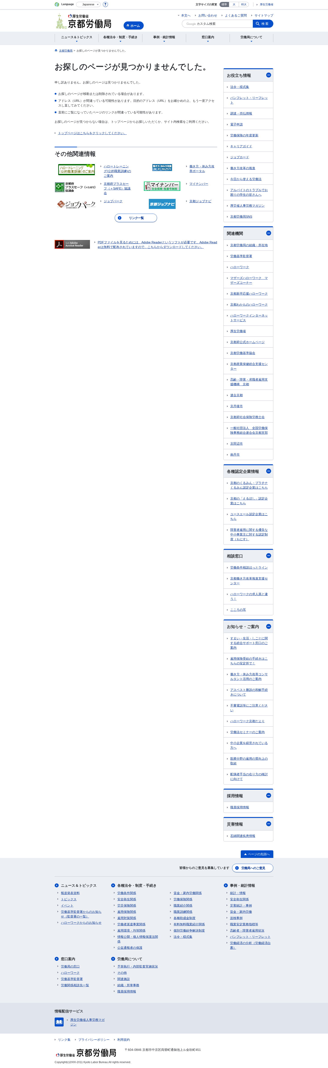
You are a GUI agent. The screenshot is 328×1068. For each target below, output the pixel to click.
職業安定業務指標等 (244, 924)
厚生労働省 (266, 4)
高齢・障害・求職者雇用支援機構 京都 (249, 382)
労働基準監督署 (241, 256)
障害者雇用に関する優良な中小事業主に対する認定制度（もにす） (249, 534)
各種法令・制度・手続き (137, 885)
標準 (224, 4)
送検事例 (236, 918)
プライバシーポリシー (94, 1039)
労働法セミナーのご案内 (247, 732)
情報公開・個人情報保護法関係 (137, 939)
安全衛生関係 (126, 899)
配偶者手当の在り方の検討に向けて (249, 776)
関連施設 (123, 979)
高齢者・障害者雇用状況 (247, 930)
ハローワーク (239, 267)
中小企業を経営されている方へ (249, 745)
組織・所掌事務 (128, 985)
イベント (67, 905)
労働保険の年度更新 (244, 135)
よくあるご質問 (236, 15)
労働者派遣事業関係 (131, 924)
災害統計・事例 (241, 905)
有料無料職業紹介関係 (189, 924)
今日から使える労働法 (246, 179)
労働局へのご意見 (253, 868)
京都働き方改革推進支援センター (249, 581)
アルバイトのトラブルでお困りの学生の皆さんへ (249, 192)
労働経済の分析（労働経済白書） (250, 945)
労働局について (129, 959)
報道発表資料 (70, 893)
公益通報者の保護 (129, 947)
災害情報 (235, 824)
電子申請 (236, 124)
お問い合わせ (207, 15)
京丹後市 (236, 406)
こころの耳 (238, 609)
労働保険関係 (183, 899)
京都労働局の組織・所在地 (249, 245)
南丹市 (235, 454)
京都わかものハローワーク (249, 304)
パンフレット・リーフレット (249, 100)
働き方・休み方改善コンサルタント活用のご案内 (249, 676)
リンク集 (64, 1039)
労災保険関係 (126, 905)
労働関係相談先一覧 (75, 985)
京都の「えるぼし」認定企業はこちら (249, 501)
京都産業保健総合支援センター (249, 366)
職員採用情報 (239, 807)
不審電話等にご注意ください (249, 708)
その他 (122, 972)
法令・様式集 (239, 87)
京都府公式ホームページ (247, 342)
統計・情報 (238, 893)
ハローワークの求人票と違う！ (249, 596)
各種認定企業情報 (243, 471)
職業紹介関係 (183, 905)
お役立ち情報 (239, 75)
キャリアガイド (241, 146)
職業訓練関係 (183, 912)
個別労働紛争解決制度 (189, 930)
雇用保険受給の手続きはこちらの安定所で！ (249, 661)
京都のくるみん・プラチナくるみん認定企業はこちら (249, 485)
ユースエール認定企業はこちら (249, 516)
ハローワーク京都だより (247, 721)
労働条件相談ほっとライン (249, 567)
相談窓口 (235, 556)
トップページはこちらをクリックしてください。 (92, 133)
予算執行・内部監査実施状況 (137, 966)
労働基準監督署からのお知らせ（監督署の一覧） (81, 914)
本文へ (186, 15)
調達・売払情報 (241, 113)
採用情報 (235, 796)
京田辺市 (236, 443)
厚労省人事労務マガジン (247, 205)
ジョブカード (239, 157)
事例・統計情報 (242, 885)
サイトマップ (264, 15)
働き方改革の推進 (242, 168)
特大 (244, 4)
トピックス (69, 899)
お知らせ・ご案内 (243, 626)
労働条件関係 (126, 893)
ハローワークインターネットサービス (249, 318)
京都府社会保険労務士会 (247, 417)
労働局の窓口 (70, 966)
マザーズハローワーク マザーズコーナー (249, 280)
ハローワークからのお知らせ (81, 922)
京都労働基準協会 (242, 353)
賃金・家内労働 (241, 912)
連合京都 (236, 395)
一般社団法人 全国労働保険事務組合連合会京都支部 (249, 430)
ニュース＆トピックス (79, 885)
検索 (265, 23)
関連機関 (235, 233)
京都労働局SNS (241, 216)
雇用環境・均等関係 (131, 930)
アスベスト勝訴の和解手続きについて (249, 692)
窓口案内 (68, 959)
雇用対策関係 (126, 918)
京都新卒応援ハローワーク (249, 293)
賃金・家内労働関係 (188, 893)
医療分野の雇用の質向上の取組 (249, 761)
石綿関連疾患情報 (242, 836)
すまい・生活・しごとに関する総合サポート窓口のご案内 (249, 642)
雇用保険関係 (126, 912)
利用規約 (123, 1039)
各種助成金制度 (184, 918)
